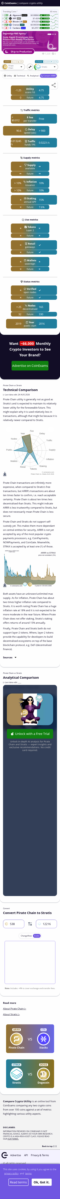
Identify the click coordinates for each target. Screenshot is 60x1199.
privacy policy (11, 1173)
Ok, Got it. (42, 1182)
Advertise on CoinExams (30, 365)
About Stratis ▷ (11, 1014)
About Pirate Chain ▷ (14, 1008)
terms (28, 1173)
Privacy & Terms (40, 1155)
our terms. (13, 1139)
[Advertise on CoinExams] (55, 34)
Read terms (18, 1182)
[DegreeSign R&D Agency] (49, 34)
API (26, 1155)
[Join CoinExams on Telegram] (53, 34)
